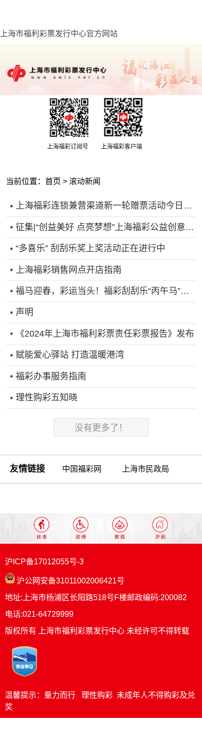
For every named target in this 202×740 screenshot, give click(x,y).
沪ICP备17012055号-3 (44, 561)
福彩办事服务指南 (51, 376)
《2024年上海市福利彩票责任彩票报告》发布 (105, 334)
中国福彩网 (81, 469)
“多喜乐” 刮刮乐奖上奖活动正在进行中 (90, 248)
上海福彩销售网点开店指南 (69, 270)
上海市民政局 (145, 469)
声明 (24, 312)
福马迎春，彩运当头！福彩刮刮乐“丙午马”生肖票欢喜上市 (106, 291)
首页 (53, 181)
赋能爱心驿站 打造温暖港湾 (70, 355)
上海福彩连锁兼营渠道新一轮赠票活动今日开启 (106, 206)
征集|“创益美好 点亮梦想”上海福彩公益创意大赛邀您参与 (106, 227)
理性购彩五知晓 (46, 397)
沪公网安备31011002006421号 (70, 581)
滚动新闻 (85, 181)
